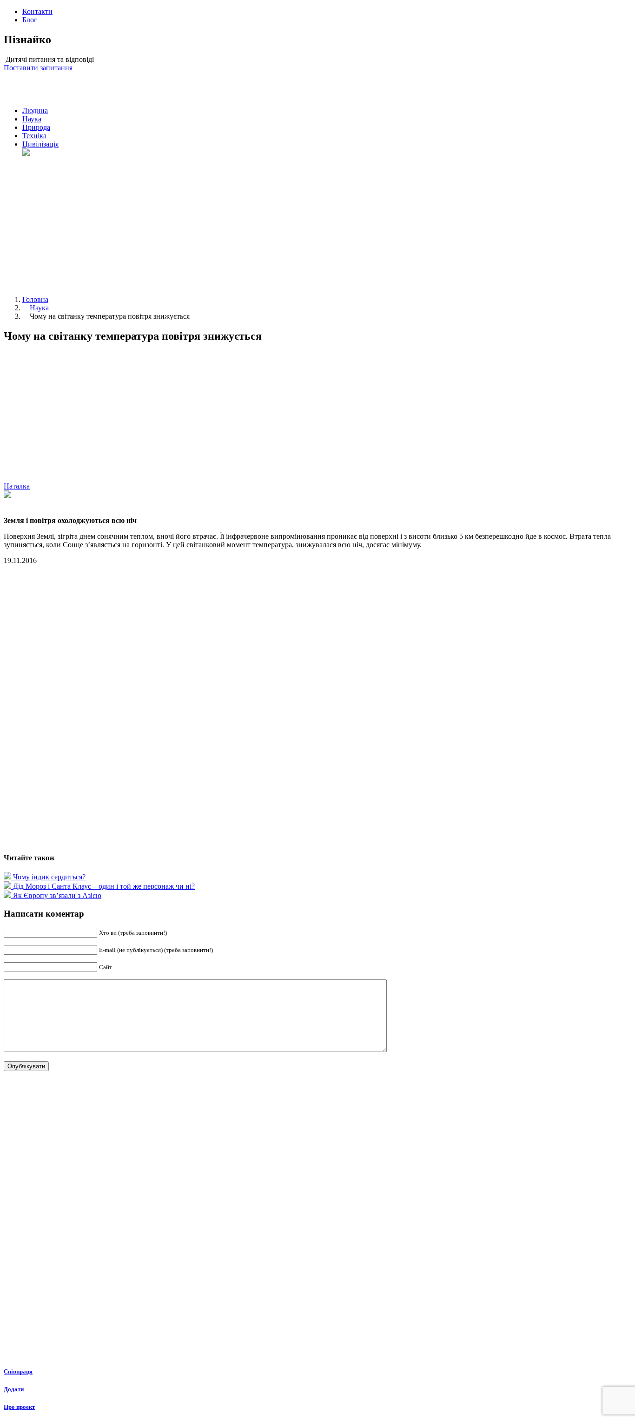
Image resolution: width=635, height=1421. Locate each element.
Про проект (19, 1406)
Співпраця (18, 1371)
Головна (35, 299)
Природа (36, 127)
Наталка (17, 486)
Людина (35, 110)
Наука (31, 119)
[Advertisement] (327, 223)
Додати (14, 1389)
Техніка (34, 136)
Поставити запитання (38, 68)
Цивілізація (40, 144)
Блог (29, 20)
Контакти (37, 11)
